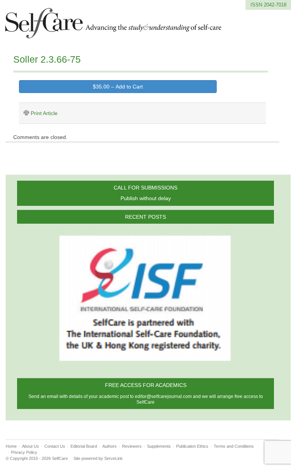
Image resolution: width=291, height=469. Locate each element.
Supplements (159, 446)
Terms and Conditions (234, 446)
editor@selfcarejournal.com (163, 396)
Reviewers (132, 446)
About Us (30, 446)
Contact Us (54, 446)
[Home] (113, 34)
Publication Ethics (192, 446)
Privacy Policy (24, 452)
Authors (109, 446)
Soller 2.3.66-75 (47, 59)
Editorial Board (83, 446)
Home (11, 446)
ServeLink (113, 458)
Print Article (44, 113)
